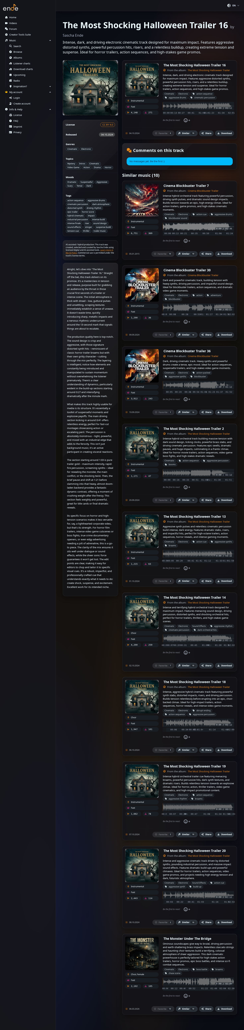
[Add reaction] (187, 120)
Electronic (86, 149)
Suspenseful (86, 182)
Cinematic (72, 149)
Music (12, 40)
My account (15, 92)
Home (12, 17)
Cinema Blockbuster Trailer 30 (187, 270)
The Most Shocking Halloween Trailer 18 (194, 681)
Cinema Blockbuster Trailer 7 (186, 185)
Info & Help (15, 109)
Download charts (23, 69)
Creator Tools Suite (20, 34)
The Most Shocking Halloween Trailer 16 (194, 65)
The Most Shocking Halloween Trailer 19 (194, 766)
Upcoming (19, 75)
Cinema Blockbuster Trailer (203, 191)
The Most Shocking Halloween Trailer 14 (194, 597)
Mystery (71, 164)
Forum (13, 29)
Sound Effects (199, 626)
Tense (79, 186)
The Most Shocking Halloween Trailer (209, 70)
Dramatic (71, 182)
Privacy (17, 132)
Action (86, 167)
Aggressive (102, 182)
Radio (16, 80)
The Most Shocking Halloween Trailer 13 (194, 516)
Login (16, 98)
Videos (13, 23)
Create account (21, 103)
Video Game (73, 167)
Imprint (17, 126)
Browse (17, 52)
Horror (108, 167)
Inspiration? (20, 86)
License (17, 115)
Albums (17, 57)
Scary (70, 186)
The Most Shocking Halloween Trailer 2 (193, 428)
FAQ (15, 121)
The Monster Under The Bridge (187, 938)
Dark (88, 186)
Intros (82, 164)
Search (17, 46)
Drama (97, 167)
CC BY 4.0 (107, 124)
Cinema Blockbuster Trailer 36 (187, 351)
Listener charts (21, 63)
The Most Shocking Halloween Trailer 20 (194, 850)
